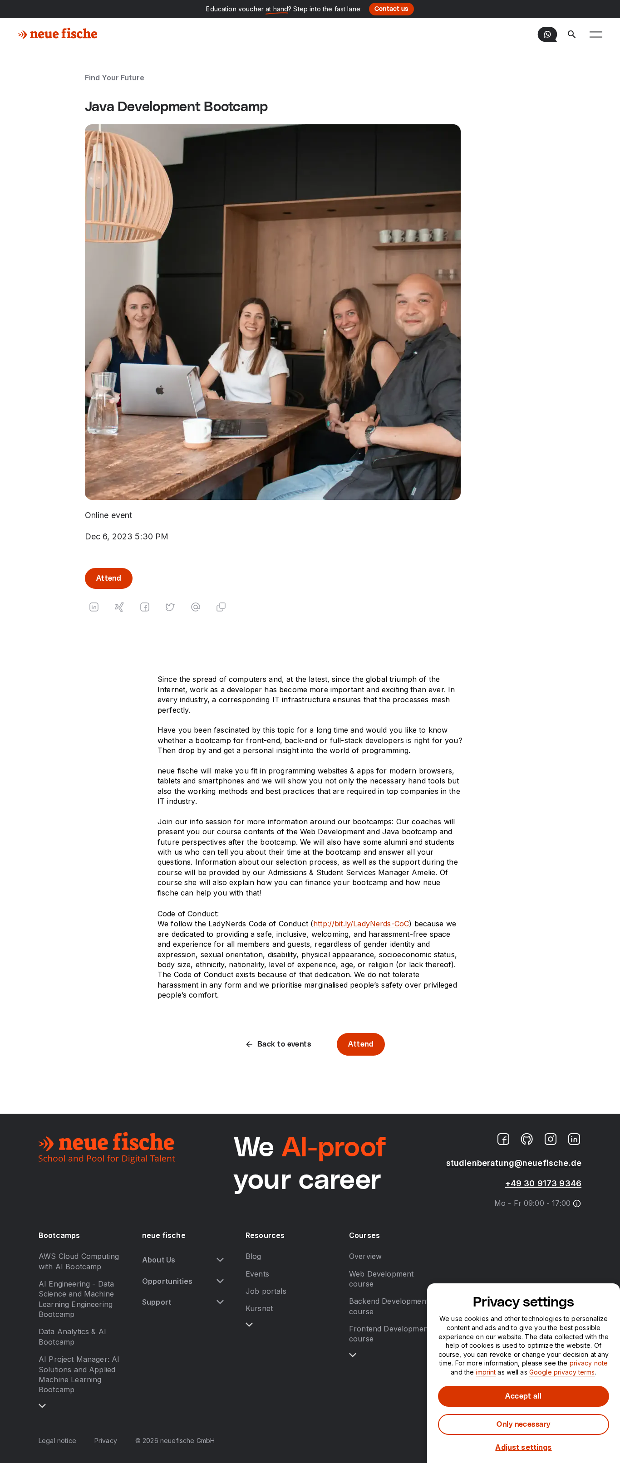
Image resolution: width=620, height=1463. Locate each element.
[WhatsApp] (547, 34)
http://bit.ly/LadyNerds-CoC (361, 923)
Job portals (266, 1291)
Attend (109, 578)
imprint (486, 1372)
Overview (365, 1256)
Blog (253, 1256)
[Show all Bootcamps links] (42, 1405)
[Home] (58, 34)
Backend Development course (388, 1306)
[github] (527, 1139)
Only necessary (523, 1424)
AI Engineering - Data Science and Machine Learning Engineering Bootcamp (76, 1299)
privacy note (589, 1363)
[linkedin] (574, 1139)
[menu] (595, 34)
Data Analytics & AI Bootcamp (72, 1336)
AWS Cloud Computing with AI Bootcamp (79, 1261)
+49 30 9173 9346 (543, 1183)
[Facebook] (145, 607)
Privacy (105, 1440)
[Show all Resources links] (249, 1324)
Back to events (284, 1044)
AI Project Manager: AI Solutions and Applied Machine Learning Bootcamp (79, 1374)
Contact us (391, 9)
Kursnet (259, 1308)
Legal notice (57, 1440)
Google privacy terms (562, 1372)
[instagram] (550, 1139)
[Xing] (119, 607)
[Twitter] (170, 607)
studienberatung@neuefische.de (513, 1163)
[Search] (571, 34)
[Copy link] (221, 607)
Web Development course (381, 1278)
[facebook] (503, 1139)
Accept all (523, 1396)
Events (257, 1273)
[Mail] (196, 607)
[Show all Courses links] (352, 1355)
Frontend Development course (389, 1333)
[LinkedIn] (94, 607)
